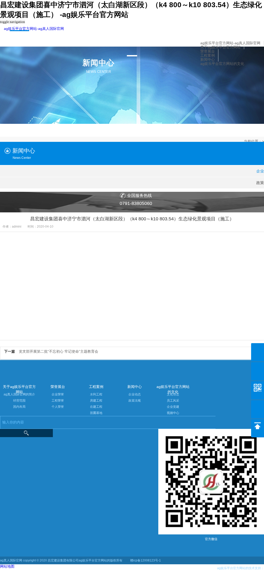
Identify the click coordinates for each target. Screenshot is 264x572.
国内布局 (19, 407)
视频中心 (173, 413)
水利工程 (96, 394)
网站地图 (7, 566)
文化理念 (173, 394)
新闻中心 (207, 59)
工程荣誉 (58, 400)
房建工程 (96, 400)
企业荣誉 (58, 394)
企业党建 (173, 407)
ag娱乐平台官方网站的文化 (222, 64)
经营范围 (19, 400)
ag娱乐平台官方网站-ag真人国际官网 (34, 29)
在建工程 (96, 407)
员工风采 (173, 400)
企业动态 (134, 394)
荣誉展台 (207, 51)
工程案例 (207, 55)
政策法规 (134, 400)
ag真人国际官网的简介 (19, 394)
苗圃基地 (96, 413)
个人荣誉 (58, 407)
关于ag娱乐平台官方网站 (220, 47)
